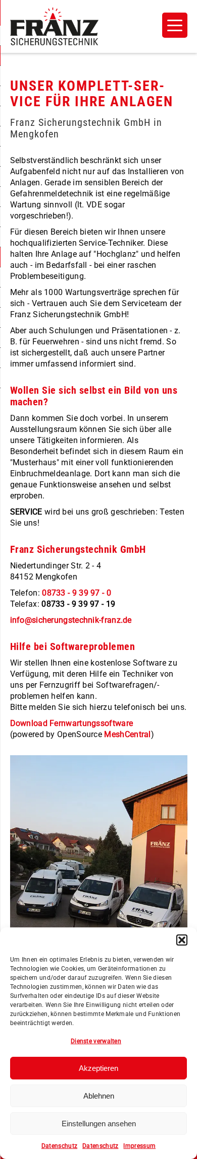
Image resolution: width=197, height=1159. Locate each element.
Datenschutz (59, 1145)
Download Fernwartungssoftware (71, 723)
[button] (182, 940)
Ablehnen (98, 1096)
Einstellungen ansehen (99, 1123)
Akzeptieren (98, 1068)
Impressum (139, 1145)
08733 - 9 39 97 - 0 (76, 593)
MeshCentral (127, 734)
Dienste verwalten (96, 1041)
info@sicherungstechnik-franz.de (71, 620)
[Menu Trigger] (174, 25)
